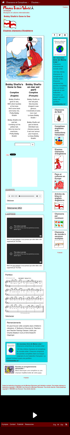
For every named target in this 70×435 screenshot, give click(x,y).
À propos (5, 424)
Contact (12, 424)
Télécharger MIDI (14, 207)
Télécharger (10, 200)
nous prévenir (16, 239)
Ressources (29, 424)
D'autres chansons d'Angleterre (18, 30)
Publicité (20, 424)
